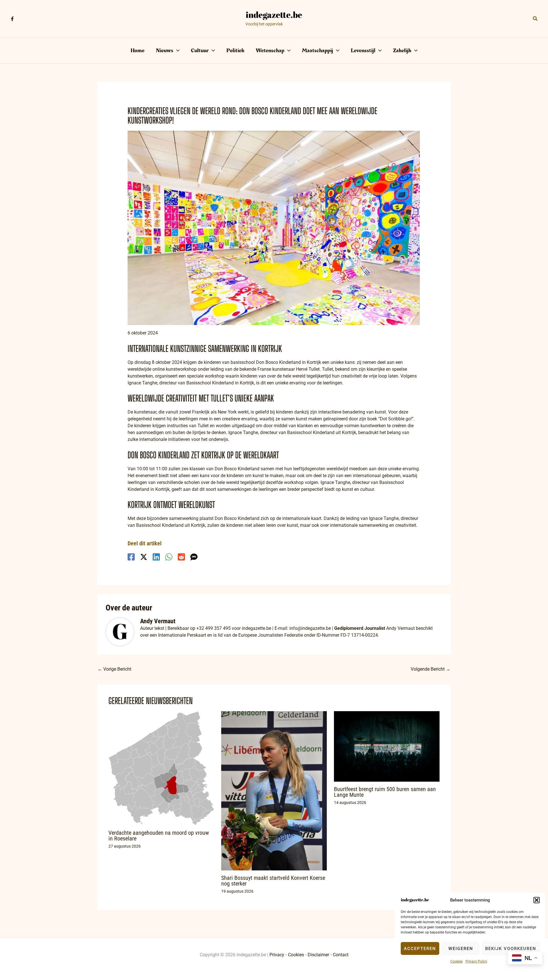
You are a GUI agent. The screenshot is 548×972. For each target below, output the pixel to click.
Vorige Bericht (114, 669)
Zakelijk (402, 50)
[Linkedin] (156, 556)
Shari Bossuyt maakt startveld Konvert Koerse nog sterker (273, 880)
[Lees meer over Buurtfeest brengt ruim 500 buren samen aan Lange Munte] (387, 746)
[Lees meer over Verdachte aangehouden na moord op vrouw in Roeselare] (161, 768)
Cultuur (200, 50)
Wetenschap (270, 50)
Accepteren (420, 948)
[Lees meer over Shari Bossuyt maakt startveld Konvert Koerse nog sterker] (274, 790)
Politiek (235, 50)
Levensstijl (363, 50)
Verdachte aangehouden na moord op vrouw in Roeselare (158, 835)
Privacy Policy (476, 961)
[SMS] (194, 556)
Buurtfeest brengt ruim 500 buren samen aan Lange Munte (385, 792)
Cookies (456, 961)
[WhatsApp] (168, 556)
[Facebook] (12, 19)
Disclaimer (318, 954)
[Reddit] (181, 556)
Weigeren (460, 948)
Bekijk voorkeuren (510, 948)
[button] (536, 900)
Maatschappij (317, 50)
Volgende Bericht (430, 669)
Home (137, 50)
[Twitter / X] (143, 556)
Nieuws (164, 50)
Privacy (276, 954)
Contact (340, 954)
